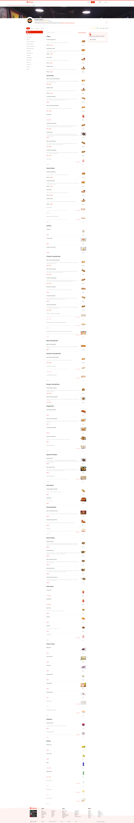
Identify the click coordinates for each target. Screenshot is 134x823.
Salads (28, 39)
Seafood (99, 813)
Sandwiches (90, 813)
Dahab (52, 815)
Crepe (89, 816)
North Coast (44, 811)
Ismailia (52, 814)
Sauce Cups (29, 64)
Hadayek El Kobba (78, 816)
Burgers (89, 810)
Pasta (89, 814)
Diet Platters (29, 60)
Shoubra (76, 813)
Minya (52, 816)
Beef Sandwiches (30, 43)
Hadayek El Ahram (65, 814)
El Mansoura (44, 812)
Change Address (93, 39)
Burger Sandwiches (30, 48)
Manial (63, 817)
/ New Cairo (14, 5)
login (88, 2)
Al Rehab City (77, 812)
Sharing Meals (29, 57)
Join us (76, 821)
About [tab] (32, 28)
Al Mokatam (77, 814)
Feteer (99, 815)
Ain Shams (64, 813)
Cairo (42, 810)
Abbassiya (64, 816)
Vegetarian (29, 50)
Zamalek (76, 811)
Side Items (29, 62)
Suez (42, 815)
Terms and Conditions (52, 821)
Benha (43, 817)
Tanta (52, 812)
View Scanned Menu (82, 32)
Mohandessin (77, 810)
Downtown (64, 812)
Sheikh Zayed (64, 810)
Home (8, 5)
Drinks (28, 69)
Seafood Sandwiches (31, 46)
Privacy (62, 821)
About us (43, 821)
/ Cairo (11, 5)
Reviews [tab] (42, 28)
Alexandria (53, 810)
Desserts (28, 66)
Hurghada (53, 811)
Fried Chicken (100, 812)
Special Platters (30, 53)
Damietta (43, 814)
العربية (106, 2)
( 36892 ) (50, 21)
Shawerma (90, 815)
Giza (75, 815)
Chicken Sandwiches (31, 41)
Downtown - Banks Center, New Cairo (68, 22)
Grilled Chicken (100, 814)
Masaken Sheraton (65, 815)
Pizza (99, 810)
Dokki (63, 811)
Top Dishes (30, 34)
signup (93, 2)
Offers (29, 31)
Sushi (89, 812)
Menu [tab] (28, 28)
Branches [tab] (37, 28)
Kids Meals (29, 55)
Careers (69, 821)
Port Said (53, 813)
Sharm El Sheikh (44, 813)
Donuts (89, 817)
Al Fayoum (43, 816)
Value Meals (29, 37)
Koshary (99, 811)
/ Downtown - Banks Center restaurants (24, 5)
